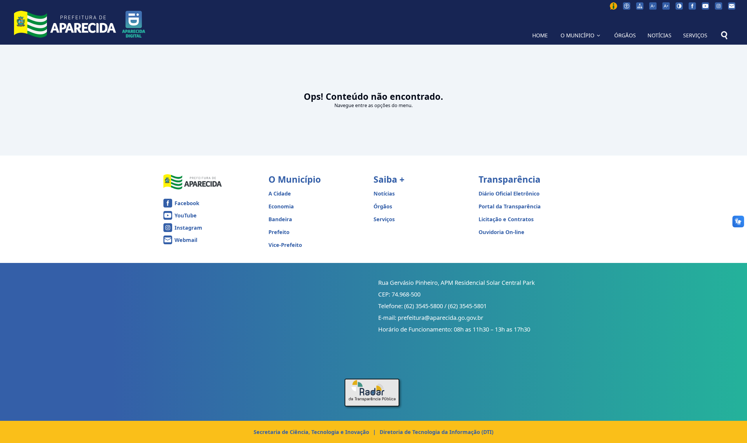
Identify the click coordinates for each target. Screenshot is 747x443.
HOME (540, 35)
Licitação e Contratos (506, 219)
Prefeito (278, 232)
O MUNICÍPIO (577, 35)
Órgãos (383, 206)
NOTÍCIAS (659, 35)
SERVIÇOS (695, 35)
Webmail (185, 239)
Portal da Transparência (510, 206)
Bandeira (280, 219)
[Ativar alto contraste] (679, 6)
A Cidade (279, 193)
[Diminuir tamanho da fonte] (653, 6)
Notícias (384, 193)
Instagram (188, 227)
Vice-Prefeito (285, 244)
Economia (281, 206)
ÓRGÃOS (625, 35)
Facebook (186, 203)
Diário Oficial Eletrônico (509, 193)
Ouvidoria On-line (501, 232)
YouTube (185, 215)
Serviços (384, 219)
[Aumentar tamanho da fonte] (666, 6)
